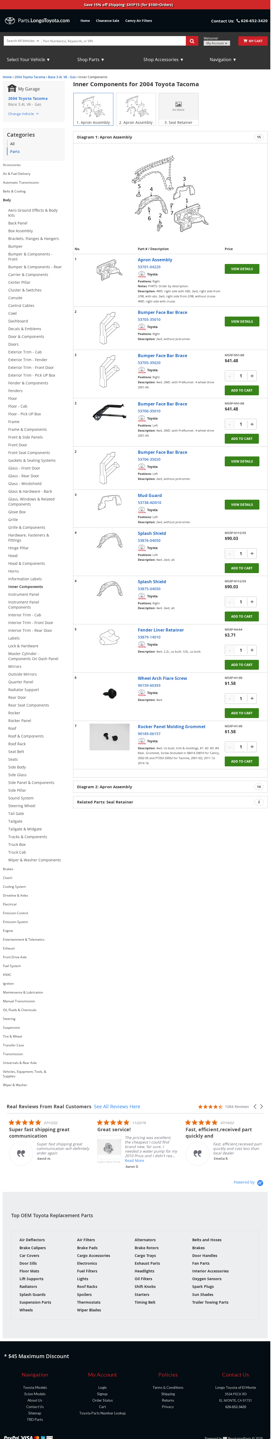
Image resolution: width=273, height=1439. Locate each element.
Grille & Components (26, 527)
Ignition (8, 983)
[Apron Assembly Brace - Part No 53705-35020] (109, 371)
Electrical (10, 904)
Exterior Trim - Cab (25, 351)
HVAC (7, 974)
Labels (14, 638)
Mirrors (15, 666)
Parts (15, 151)
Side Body (17, 767)
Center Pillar (19, 282)
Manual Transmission (19, 1001)
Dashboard (18, 321)
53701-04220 (149, 266)
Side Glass (17, 774)
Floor (12, 398)
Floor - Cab (17, 406)
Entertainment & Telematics (24, 939)
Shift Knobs (145, 1286)
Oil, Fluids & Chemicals (20, 1010)
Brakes (8, 869)
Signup (102, 1394)
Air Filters (86, 1239)
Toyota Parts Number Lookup (102, 1413)
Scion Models (35, 1394)
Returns (168, 1400)
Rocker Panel (19, 720)
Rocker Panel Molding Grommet (172, 727)
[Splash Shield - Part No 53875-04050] (109, 589)
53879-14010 (149, 637)
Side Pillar (17, 790)
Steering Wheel (21, 805)
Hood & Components (26, 563)
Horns (13, 571)
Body (7, 200)
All (12, 143)
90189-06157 (149, 733)
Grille (13, 519)
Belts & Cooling (14, 191)
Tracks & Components (27, 836)
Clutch (7, 878)
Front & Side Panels (25, 437)
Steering (9, 1018)
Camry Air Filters (138, 20)
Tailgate (15, 821)
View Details (242, 269)
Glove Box (17, 511)
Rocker (14, 712)
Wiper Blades (89, 1309)
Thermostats (89, 1302)
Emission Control (15, 913)
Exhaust (9, 948)
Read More (132, 1160)
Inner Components (25, 586)
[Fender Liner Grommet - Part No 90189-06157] (109, 737)
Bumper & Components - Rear (35, 266)
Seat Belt (16, 751)
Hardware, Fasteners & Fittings (28, 538)
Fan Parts (201, 1263)
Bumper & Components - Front (30, 256)
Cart (102, 1407)
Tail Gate (16, 813)
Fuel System (12, 966)
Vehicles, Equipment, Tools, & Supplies (24, 1073)
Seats (13, 759)
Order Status (102, 1400)
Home (85, 20)
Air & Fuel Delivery (16, 173)
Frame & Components (27, 429)
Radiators (28, 1286)
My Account (215, 43)
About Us (34, 1400)
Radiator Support (23, 689)
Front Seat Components (29, 452)
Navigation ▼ (223, 59)
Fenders (15, 390)
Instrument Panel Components (23, 605)
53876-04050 (149, 540)
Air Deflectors (32, 1239)
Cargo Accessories (93, 1255)
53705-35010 (149, 319)
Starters (142, 1294)
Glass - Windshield (25, 483)
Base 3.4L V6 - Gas (62, 77)
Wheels (26, 1309)
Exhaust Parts (147, 1263)
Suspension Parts (35, 1302)
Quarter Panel (20, 681)
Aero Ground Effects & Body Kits (33, 213)
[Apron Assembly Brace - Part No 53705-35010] (109, 328)
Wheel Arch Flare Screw (162, 678)
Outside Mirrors (22, 674)
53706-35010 (149, 410)
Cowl (12, 313)
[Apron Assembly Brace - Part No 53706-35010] (109, 412)
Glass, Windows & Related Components (31, 501)
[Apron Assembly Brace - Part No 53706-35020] (109, 468)
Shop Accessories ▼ (163, 59)
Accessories (12, 165)
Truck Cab (17, 852)
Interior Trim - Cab (24, 614)
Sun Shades (202, 1294)
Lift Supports (31, 1278)
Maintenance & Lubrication (23, 992)
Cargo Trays (145, 1255)
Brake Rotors (147, 1247)
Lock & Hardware (23, 645)
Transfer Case (13, 1045)
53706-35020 (149, 459)
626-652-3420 (235, 1406)
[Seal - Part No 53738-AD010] (109, 502)
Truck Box (17, 844)
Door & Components (26, 336)
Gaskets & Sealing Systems (32, 460)
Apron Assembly (155, 260)
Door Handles (204, 1255)
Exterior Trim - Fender (27, 359)
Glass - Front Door (24, 468)
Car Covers (29, 1255)
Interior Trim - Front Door (30, 622)
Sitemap (34, 1413)
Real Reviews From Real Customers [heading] (49, 1106)
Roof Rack (17, 743)
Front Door (17, 444)
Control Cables (21, 305)
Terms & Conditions (167, 1387)
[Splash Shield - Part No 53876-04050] (109, 540)
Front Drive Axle (15, 957)
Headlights (144, 1271)
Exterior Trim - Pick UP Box (31, 375)
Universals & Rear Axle (20, 1062)
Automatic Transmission (21, 182)
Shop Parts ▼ (91, 59)
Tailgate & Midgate (25, 828)
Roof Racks (87, 1286)
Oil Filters (143, 1278)
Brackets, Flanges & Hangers (33, 238)
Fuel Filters (87, 1271)
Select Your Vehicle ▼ (28, 59)
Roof (12, 728)
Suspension (11, 1027)
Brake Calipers (32, 1247)
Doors (13, 344)
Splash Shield (152, 533)
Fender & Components (28, 382)
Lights (82, 1278)
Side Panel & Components (31, 782)
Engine (8, 930)
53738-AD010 (149, 502)
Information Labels (25, 578)
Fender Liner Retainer (161, 630)
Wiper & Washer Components (34, 859)
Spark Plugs (203, 1286)
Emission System (15, 922)
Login (102, 1387)
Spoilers (84, 1294)
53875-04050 (149, 588)
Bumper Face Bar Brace (162, 312)
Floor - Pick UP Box (24, 413)
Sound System (21, 798)
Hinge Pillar (18, 547)
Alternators (145, 1239)
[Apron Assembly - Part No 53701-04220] (109, 270)
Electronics (87, 1263)
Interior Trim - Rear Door (30, 630)
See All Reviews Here (117, 1106)
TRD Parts (35, 1419)
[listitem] (47, 1142)
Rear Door (17, 697)
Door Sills (28, 1263)
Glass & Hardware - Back (30, 491)
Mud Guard (150, 495)
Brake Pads (87, 1247)
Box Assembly (20, 230)
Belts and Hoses (207, 1239)
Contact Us (35, 1407)
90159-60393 (149, 685)
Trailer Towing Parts (210, 1302)
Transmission (13, 1054)
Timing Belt (145, 1302)
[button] (255, 1106)
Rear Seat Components (28, 705)
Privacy (168, 1407)
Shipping (168, 1394)
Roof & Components (26, 736)
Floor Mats (29, 1271)
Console (15, 297)
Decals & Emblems (24, 328)
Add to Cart (241, 390)
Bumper (15, 246)
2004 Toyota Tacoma (29, 77)
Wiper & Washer (15, 1085)
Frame (13, 421)
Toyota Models (35, 1387)
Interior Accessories (210, 1271)
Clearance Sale (107, 20)
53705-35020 (149, 362)
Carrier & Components (28, 274)
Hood (13, 555)
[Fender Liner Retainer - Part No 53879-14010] (109, 637)
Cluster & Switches (25, 290)
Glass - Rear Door (23, 475)
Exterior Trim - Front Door (31, 367)
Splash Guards (32, 1294)
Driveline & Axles (15, 895)
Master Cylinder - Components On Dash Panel (33, 656)
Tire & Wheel (12, 1036)
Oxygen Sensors (207, 1278)
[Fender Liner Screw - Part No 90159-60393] (109, 693)
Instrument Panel (23, 594)
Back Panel (17, 223)
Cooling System (14, 886)
